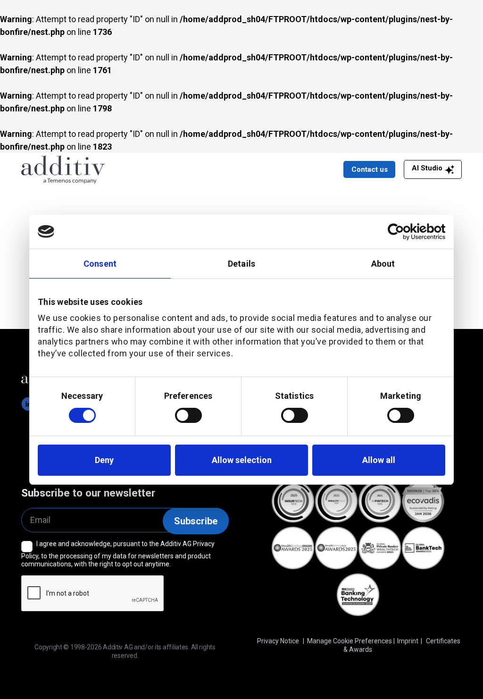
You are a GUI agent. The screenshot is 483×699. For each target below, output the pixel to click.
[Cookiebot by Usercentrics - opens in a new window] (404, 231)
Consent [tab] (100, 264)
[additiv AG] (117, 169)
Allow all (378, 460)
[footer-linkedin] (28, 404)
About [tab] (383, 264)
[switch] (188, 415)
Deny (104, 460)
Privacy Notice (278, 641)
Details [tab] (241, 264)
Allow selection (242, 460)
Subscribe (195, 521)
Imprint (407, 641)
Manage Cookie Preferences (349, 641)
